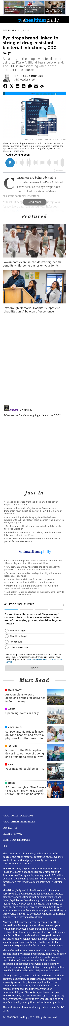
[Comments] (29, 86)
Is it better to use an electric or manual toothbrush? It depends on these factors (34, 593)
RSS (5, 846)
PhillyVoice (8, 19)
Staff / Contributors (16, 840)
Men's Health (15, 727)
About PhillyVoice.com (18, 815)
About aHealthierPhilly (19, 821)
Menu (63, 19)
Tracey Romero (31, 76)
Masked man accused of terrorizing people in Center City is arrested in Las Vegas (32, 534)
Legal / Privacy (12, 833)
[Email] (36, 86)
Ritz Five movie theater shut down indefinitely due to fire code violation (32, 527)
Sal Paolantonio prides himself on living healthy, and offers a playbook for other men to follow (33, 562)
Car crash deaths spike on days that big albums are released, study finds (32, 574)
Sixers (11, 782)
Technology (15, 690)
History (12, 745)
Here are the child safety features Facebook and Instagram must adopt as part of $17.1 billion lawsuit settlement (33, 510)
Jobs (10, 764)
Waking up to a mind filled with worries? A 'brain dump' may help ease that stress (31, 587)
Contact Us (10, 827)
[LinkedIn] (17, 86)
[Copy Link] (42, 86)
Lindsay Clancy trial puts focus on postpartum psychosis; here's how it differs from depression (29, 581)
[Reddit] (23, 86)
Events (12, 708)
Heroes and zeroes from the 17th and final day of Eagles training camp (31, 503)
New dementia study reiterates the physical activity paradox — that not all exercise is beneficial (32, 568)
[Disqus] (34, 359)
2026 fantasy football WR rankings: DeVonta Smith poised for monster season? (32, 540)
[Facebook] (5, 86)
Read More (34, 202)
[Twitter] (11, 86)
